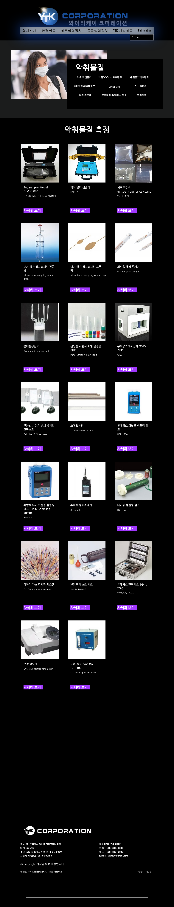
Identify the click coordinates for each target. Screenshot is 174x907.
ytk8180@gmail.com (118, 855)
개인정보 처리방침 (144, 872)
